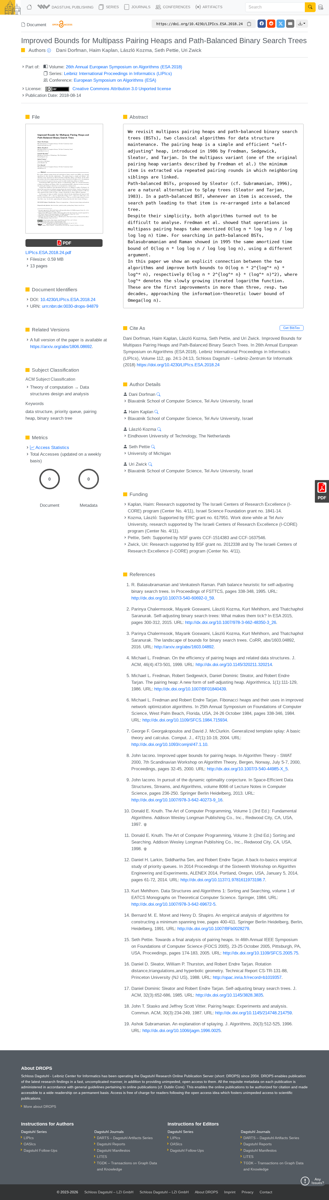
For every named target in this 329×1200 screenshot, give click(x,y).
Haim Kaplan (103, 50)
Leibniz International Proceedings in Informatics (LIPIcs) (118, 73)
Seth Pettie (166, 50)
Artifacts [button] (212, 7)
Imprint (229, 1192)
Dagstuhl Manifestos (113, 1150)
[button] (66, 7)
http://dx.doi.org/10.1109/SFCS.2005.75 (260, 952)
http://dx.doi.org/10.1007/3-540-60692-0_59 (172, 598)
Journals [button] (140, 7)
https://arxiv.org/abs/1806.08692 (61, 346)
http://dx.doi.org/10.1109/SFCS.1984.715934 (184, 720)
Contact (266, 1192)
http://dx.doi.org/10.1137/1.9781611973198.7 (222, 879)
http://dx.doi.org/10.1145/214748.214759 (253, 1012)
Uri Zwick (191, 50)
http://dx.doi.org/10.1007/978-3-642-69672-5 (173, 904)
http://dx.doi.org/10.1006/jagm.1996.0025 (181, 1030)
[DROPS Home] (30, 7)
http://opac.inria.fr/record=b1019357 (247, 977)
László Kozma (136, 50)
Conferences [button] (176, 7)
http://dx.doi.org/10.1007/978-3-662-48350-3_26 (230, 622)
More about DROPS (40, 1106)
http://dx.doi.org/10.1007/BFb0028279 (213, 928)
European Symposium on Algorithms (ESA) (115, 80)
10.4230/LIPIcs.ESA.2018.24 (67, 299)
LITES (102, 1157)
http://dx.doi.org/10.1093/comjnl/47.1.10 (169, 744)
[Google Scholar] (145, 824)
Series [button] (112, 7)
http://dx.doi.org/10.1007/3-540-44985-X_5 (247, 768)
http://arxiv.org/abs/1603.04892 (184, 646)
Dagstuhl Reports (111, 1144)
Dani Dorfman (71, 50)
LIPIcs (29, 1138)
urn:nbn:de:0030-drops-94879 (70, 306)
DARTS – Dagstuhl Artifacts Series (125, 1138)
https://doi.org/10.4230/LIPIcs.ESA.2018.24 (178, 364)
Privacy (247, 1192)
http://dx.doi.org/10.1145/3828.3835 (229, 995)
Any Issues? (318, 1181)
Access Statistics (51, 447)
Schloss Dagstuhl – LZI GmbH (108, 1192)
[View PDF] (64, 178)
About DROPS (206, 1192)
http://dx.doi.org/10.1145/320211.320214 (234, 664)
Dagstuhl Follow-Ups (40, 1150)
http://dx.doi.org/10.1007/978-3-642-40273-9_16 (176, 799)
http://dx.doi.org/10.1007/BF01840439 (190, 688)
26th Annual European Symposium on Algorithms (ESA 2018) (124, 66)
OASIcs (30, 1144)
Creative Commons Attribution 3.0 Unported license (121, 88)
